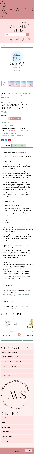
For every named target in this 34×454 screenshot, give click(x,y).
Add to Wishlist (8, 123)
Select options (19, 334)
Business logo (5, 97)
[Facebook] (2, 140)
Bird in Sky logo (9, 96)
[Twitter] (6, 140)
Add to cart (16, 118)
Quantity (3, 115)
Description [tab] (6, 145)
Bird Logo (17, 96)
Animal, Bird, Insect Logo (9, 45)
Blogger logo (25, 96)
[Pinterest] (9, 140)
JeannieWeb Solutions (12, 91)
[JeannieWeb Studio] (17, 26)
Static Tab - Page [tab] (19, 145)
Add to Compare (8, 125)
